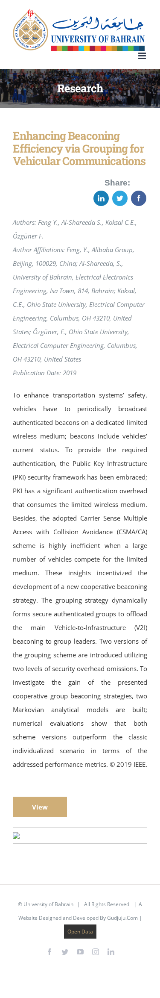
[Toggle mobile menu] (142, 55)
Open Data (80, 931)
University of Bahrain (48, 904)
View (40, 807)
